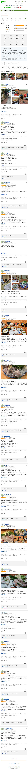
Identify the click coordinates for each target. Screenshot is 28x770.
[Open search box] (2, 63)
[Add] (25, 13)
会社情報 (10, 767)
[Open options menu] (26, 84)
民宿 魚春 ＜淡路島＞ (6, 13)
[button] (4, 76)
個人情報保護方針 (16, 767)
